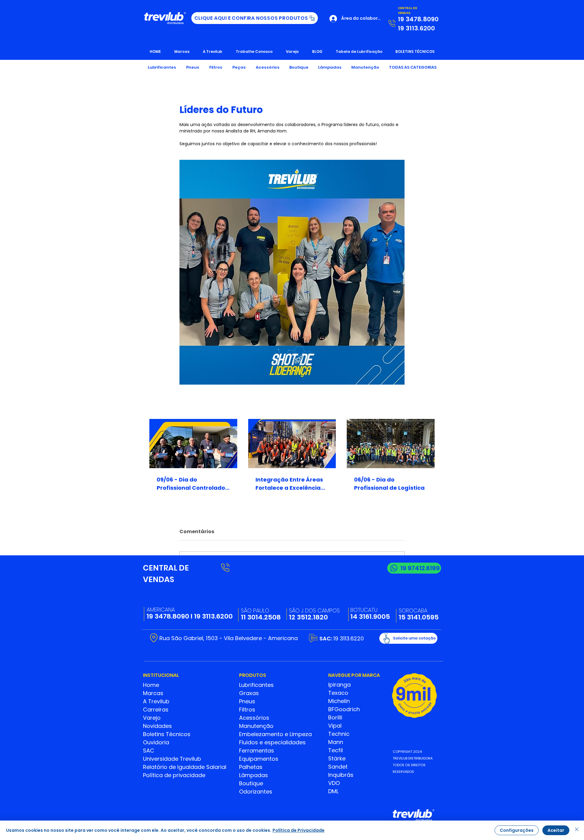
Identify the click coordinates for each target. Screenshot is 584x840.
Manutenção (256, 726)
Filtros (247, 709)
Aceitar (556, 830)
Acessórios (254, 718)
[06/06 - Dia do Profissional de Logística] (391, 443)
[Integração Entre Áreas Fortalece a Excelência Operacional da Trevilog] (292, 443)
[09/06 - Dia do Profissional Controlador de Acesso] (193, 443)
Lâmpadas (253, 775)
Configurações (517, 830)
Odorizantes (255, 791)
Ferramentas (256, 750)
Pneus (247, 701)
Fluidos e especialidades (272, 742)
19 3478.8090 (168, 616)
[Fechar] (576, 830)
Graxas (249, 693)
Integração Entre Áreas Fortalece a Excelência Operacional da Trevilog (290, 484)
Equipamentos (258, 759)
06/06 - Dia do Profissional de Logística (389, 484)
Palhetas (250, 767)
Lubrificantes (256, 685)
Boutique (251, 783)
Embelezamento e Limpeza (275, 734)
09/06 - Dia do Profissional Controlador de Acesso (192, 484)
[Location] (153, 637)
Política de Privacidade (299, 830)
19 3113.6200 (213, 616)
